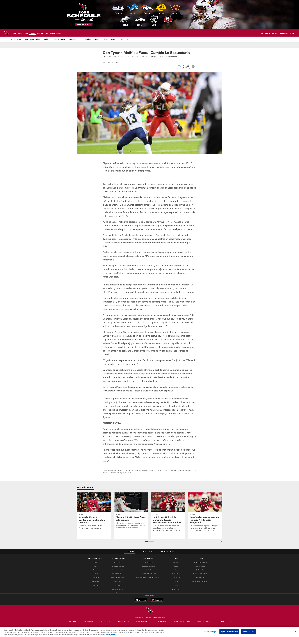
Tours (117, 593)
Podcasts (95, 574)
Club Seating (200, 570)
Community (95, 577)
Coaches (176, 581)
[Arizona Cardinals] (149, 611)
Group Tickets (200, 577)
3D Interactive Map (117, 570)
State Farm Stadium (117, 558)
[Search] (262, 32)
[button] (146, 541)
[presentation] (221, 542)
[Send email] (188, 68)
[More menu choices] (64, 33)
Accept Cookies (248, 631)
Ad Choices (162, 621)
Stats (176, 570)
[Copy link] (193, 67)
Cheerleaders (95, 581)
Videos (95, 570)
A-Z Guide (117, 562)
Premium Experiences (200, 574)
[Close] (295, 631)
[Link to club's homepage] (6, 33)
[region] (149, 632)
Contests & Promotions (148, 574)
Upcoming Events (117, 589)
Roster (176, 566)
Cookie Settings (204, 621)
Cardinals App (148, 562)
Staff (176, 585)
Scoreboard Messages (117, 566)
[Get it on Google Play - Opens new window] (157, 601)
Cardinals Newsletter (148, 566)
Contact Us (72, 621)
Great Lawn (117, 585)
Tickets (200, 558)
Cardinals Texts (148, 570)
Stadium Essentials (118, 574)
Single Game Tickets (200, 562)
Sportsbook (117, 581)
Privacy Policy (123, 621)
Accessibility (105, 621)
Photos (95, 566)
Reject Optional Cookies (229, 631)
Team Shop (94, 585)
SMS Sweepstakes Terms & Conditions (148, 577)
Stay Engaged (148, 558)
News (95, 562)
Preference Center (224, 621)
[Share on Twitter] (183, 68)
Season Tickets (200, 566)
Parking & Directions (117, 577)
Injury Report (176, 574)
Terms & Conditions (143, 621)
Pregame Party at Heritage (200, 581)
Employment (176, 589)
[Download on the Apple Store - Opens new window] (141, 600)
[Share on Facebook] (179, 68)
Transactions (176, 577)
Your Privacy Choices (182, 621)
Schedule (176, 562)
